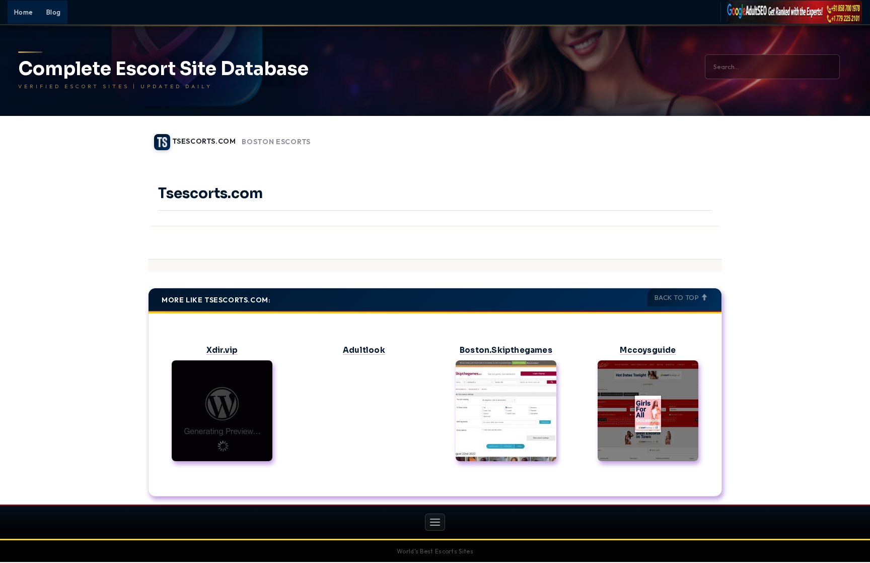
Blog (53, 12)
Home (23, 12)
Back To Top (678, 297)
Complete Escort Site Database (163, 69)
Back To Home (696, 136)
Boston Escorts (276, 142)
